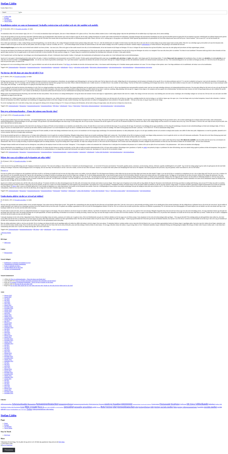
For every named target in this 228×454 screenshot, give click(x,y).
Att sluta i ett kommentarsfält (12, 269)
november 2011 (8, 374)
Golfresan (183, 404)
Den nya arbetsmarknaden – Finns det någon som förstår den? (29, 111)
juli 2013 (6, 345)
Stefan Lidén (8, 3)
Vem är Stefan (8, 428)
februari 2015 (8, 322)
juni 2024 (7, 298)
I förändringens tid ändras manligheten (15, 264)
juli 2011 (6, 380)
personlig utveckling (62, 229)
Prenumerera (9, 450)
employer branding (73, 152)
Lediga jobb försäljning (83, 191)
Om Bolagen (7, 426)
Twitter (29, 409)
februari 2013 (8, 353)
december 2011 (8, 372)
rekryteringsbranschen (115, 67)
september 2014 (8, 327)
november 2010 (8, 393)
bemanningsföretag (46, 67)
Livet (53, 229)
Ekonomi (101, 404)
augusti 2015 (7, 319)
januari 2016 (7, 314)
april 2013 (7, 350)
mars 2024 (7, 303)
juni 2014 (7, 329)
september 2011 (8, 377)
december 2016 (8, 306)
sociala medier (210, 407)
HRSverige (7, 242)
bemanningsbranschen (33, 67)
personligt (69, 406)
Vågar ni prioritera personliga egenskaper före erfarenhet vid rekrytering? (35, 280)
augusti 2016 (7, 311)
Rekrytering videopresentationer (99, 67)
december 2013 (8, 338)
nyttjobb (52, 407)
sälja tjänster (23, 409)
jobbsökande (64, 67)
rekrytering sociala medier (81, 67)
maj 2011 (6, 383)
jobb (41, 229)
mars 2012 (7, 367)
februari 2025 (8, 295)
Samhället (200, 407)
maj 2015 (7, 321)
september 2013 (8, 343)
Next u (69, 64)
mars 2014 (7, 334)
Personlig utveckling (21, 29)
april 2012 (7, 366)
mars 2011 (7, 387)
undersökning (146, 44)
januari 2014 (7, 337)
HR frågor (56, 106)
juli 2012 (6, 363)
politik (94, 407)
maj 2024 (7, 300)
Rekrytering (76, 106)
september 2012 (8, 361)
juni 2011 (7, 382)
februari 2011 (8, 388)
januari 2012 (7, 371)
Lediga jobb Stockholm (102, 152)
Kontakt (6, 425)
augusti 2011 (7, 379)
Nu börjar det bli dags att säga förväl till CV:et (22, 73)
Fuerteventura (155, 404)
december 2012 (8, 356)
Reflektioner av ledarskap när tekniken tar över (17, 262)
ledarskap (211, 404)
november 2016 (8, 308)
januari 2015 (7, 324)
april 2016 (7, 313)
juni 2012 (7, 364)
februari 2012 (8, 369)
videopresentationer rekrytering (143, 67)
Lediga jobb (7, 16)
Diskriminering (94, 404)
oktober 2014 (8, 326)
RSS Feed (7, 435)
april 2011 (7, 385)
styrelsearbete (14, 409)
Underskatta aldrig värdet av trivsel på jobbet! (22, 196)
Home (6, 423)
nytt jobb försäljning (59, 407)
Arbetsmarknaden (13, 67)
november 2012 (8, 358)
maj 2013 (7, 348)
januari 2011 (7, 390)
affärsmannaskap (6, 404)
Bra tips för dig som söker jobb (23, 284)
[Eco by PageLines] (6, 445)
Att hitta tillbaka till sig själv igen (13, 267)
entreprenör (56, 67)
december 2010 (8, 391)
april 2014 (7, 332)
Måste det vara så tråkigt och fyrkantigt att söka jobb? (26, 157)
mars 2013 (7, 351)
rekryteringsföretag (128, 67)
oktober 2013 (8, 342)
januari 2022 (7, 305)
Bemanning (23, 67)
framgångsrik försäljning (146, 404)
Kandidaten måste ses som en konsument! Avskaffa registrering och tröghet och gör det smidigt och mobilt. (49, 25)
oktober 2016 (8, 310)
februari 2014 (8, 335)
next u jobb (47, 407)
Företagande (56, 191)
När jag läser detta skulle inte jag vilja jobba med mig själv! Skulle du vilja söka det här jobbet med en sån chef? (41, 285)
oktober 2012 (8, 359)
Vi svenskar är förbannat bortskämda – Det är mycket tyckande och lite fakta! (31, 282)
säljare (19, 409)
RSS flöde (61, 442)
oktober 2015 (8, 316)
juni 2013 (7, 347)
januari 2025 (7, 297)
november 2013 (8, 340)
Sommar (8, 409)
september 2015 (8, 318)
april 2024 (7, 302)
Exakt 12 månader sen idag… (12, 266)
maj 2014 (7, 330)
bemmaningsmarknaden (59, 152)
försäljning (64, 191)
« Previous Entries (6, 232)
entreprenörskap (137, 404)
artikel (145, 147)
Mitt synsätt (31, 406)
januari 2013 (7, 355)
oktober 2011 (8, 375)
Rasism (98, 407)
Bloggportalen (8, 252)
